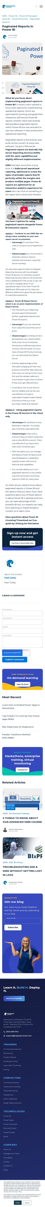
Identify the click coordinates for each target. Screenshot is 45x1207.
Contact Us (22, 770)
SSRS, (4, 16)
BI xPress (18, 862)
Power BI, (13, 16)
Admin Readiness (10, 1099)
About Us (7, 1149)
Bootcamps (8, 1053)
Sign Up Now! (22, 684)
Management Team (11, 1154)
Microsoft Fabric (9, 1128)
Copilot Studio (9, 1132)
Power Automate (10, 1124)
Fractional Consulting (11, 1087)
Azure (5, 1136)
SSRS (5, 813)
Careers (6, 1162)
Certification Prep (10, 1061)
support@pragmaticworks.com (18, 1036)
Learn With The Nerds (12, 1065)
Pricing (6, 1070)
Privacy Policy (17, 1192)
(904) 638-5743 (12, 1032)
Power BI (7, 1116)
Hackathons (8, 1095)
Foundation (8, 1158)
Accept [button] (18, 1203)
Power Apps (8, 1120)
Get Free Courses (14, 998)
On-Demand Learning (12, 1049)
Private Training (9, 1057)
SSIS (11, 862)
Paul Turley (12, 35)
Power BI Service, (20, 19)
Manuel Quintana (15, 829)
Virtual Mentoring (10, 1091)
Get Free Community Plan (22, 543)
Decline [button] (27, 1203)
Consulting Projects (11, 1083)
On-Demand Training (19, 813)
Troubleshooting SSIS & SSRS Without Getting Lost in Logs (22, 870)
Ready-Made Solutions (12, 1103)
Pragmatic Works (16, 882)
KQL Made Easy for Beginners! (18, 727)
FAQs (5, 1170)
